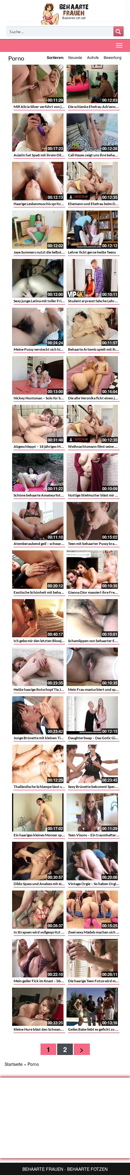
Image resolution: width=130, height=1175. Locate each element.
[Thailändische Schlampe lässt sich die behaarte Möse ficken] (37, 764)
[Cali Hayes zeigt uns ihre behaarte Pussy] (92, 132)
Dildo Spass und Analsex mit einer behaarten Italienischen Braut (64, 883)
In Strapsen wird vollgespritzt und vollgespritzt (51, 932)
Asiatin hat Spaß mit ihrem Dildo (39, 155)
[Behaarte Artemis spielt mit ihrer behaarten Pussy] (92, 327)
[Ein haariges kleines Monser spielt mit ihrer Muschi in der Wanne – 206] (37, 812)
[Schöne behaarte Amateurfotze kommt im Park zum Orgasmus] (37, 472)
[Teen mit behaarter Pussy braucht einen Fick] (92, 521)
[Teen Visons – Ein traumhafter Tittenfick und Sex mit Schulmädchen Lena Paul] (92, 812)
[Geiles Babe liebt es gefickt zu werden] (92, 1007)
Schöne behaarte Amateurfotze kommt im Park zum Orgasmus (64, 495)
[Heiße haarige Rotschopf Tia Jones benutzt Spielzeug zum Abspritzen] (37, 666)
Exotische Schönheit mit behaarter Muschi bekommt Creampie (64, 592)
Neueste (75, 57)
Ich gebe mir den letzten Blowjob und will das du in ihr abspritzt (64, 640)
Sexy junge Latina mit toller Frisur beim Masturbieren (56, 301)
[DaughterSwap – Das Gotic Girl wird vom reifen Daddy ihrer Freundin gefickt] (92, 715)
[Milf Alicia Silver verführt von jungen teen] (37, 84)
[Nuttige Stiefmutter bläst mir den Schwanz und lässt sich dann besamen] (92, 472)
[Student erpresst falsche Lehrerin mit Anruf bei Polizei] (92, 278)
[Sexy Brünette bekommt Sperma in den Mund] (92, 764)
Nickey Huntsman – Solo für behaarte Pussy (48, 398)
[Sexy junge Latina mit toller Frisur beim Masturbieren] (37, 278)
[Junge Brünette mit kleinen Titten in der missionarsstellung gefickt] (37, 715)
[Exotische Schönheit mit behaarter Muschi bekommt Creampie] (37, 569)
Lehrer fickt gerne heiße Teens (92, 252)
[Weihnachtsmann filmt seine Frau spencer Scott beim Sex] (92, 424)
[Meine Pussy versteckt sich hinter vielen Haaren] (37, 327)
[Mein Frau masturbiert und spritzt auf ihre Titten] (92, 666)
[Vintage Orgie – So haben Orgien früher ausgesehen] (92, 861)
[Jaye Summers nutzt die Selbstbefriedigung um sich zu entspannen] (37, 230)
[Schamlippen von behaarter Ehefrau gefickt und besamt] (92, 618)
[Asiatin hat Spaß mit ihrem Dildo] (37, 132)
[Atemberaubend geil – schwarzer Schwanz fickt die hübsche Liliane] (37, 521)
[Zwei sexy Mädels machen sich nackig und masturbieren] (92, 909)
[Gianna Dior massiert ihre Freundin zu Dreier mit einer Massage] (92, 569)
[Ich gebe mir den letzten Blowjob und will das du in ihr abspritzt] (37, 618)
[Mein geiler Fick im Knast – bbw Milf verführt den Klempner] (37, 958)
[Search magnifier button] (118, 31)
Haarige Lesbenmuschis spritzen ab (41, 203)
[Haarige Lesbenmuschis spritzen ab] (37, 181)
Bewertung (113, 57)
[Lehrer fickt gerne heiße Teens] (92, 230)
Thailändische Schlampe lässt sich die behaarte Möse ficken (60, 786)
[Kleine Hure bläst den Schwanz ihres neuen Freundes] (37, 1007)
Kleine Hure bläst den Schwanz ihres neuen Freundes (55, 1029)
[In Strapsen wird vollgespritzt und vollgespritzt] (37, 909)
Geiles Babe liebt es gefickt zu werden (97, 1029)
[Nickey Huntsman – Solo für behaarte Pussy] (37, 375)
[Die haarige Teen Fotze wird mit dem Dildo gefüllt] (92, 958)
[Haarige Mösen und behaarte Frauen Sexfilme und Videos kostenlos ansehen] (65, 14)
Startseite (14, 1064)
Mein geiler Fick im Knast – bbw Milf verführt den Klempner (61, 981)
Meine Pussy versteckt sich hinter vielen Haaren (51, 349)
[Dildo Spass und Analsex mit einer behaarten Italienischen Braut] (37, 861)
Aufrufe (93, 57)
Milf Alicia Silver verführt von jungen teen (46, 106)
